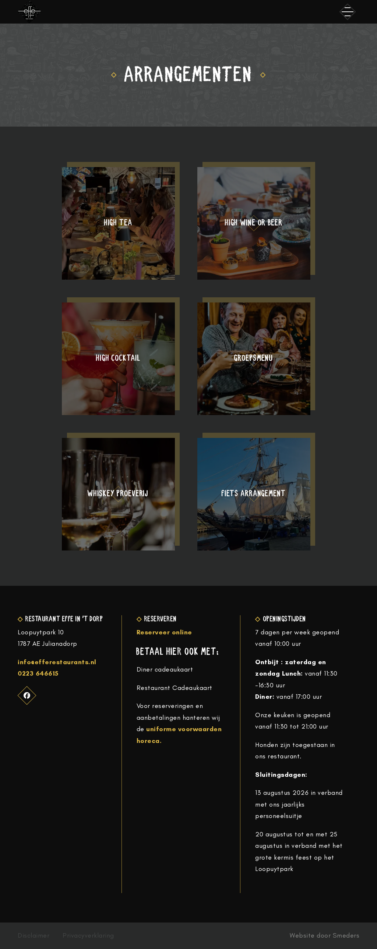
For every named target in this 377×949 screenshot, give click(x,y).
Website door (324, 935)
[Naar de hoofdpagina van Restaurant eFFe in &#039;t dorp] (29, 12)
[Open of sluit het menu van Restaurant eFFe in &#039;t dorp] (347, 12)
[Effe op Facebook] (27, 695)
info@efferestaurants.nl (57, 662)
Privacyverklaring (88, 935)
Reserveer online (164, 632)
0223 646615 (38, 673)
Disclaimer (33, 935)
